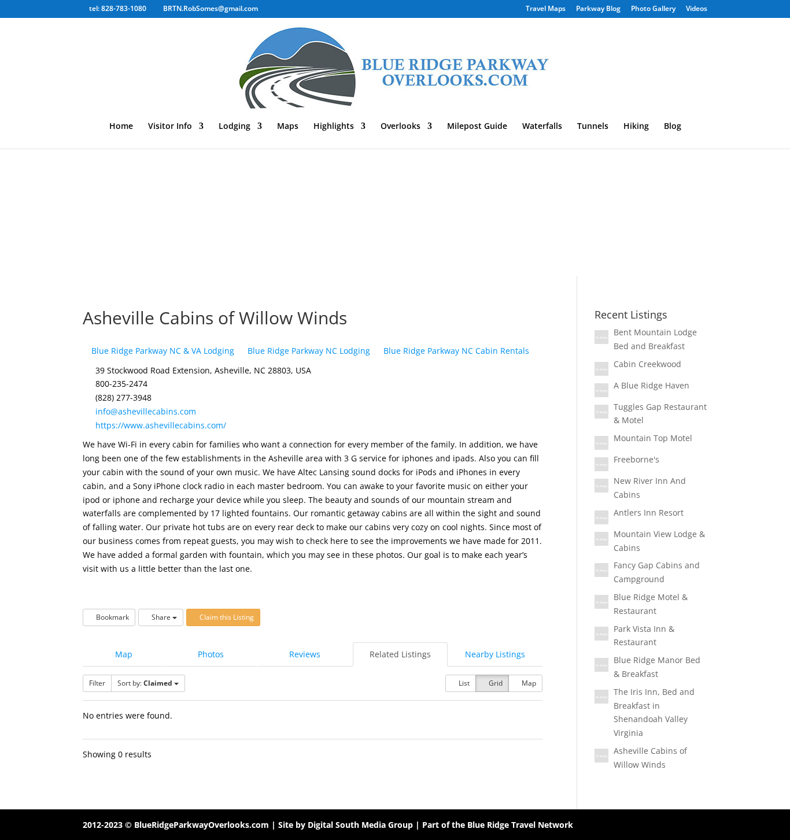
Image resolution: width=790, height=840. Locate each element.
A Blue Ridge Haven (651, 385)
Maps (287, 126)
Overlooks (400, 126)
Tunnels (592, 126)
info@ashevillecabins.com (145, 411)
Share (161, 617)
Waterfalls (542, 126)
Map (123, 654)
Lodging (234, 126)
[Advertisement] (395, 189)
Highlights (333, 126)
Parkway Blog (598, 9)
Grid (495, 683)
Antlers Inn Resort (649, 512)
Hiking (636, 126)
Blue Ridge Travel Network (520, 824)
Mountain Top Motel (653, 437)
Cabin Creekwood (647, 363)
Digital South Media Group (360, 824)
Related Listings (400, 654)
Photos (211, 654)
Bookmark (111, 617)
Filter (97, 683)
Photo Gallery (653, 9)
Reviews (304, 654)
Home (121, 126)
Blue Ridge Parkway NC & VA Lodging (161, 350)
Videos (696, 9)
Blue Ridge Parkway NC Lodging (307, 350)
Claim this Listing (226, 617)
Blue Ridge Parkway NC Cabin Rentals (455, 350)
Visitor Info (170, 126)
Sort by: (144, 683)
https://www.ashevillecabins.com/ (160, 425)
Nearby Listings (495, 654)
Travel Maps (546, 9)
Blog (672, 126)
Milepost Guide (477, 126)
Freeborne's (636, 459)
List (463, 683)
